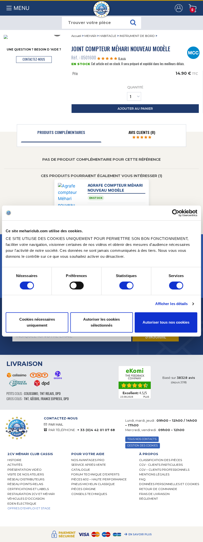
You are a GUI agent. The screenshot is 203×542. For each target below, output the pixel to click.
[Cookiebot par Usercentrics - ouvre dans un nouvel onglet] (175, 213)
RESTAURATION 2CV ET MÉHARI (31, 494)
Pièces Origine (83, 489)
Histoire (14, 460)
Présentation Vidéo (24, 469)
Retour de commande (158, 489)
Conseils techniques (89, 494)
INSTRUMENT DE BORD (137, 36)
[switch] (77, 285)
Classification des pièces (160, 460)
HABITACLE (108, 36)
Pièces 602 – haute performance (99, 479)
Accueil (76, 36)
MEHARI (90, 36)
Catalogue (80, 469)
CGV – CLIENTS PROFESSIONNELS (164, 469)
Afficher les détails (171, 304)
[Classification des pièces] (193, 52)
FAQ (142, 479)
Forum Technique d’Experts (95, 474)
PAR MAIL (56, 424)
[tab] (61, 133)
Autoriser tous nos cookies (166, 322)
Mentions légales (154, 474)
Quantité (135, 87)
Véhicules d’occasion (26, 498)
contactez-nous (34, 59)
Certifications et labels (28, 489)
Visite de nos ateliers (25, 474)
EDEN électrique (21, 503)
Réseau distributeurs (25, 479)
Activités (14, 464)
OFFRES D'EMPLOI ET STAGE (29, 508)
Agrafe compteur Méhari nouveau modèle (115, 187)
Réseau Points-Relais (25, 484)
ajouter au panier (135, 108)
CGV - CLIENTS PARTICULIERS (161, 464)
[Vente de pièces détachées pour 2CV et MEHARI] (102, 6)
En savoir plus (140, 534)
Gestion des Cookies (142, 445)
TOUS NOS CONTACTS (141, 439)
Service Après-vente (88, 464)
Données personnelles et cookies (169, 484)
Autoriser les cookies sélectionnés (101, 322)
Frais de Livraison (154, 494)
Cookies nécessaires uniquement (37, 322)
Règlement (148, 498)
